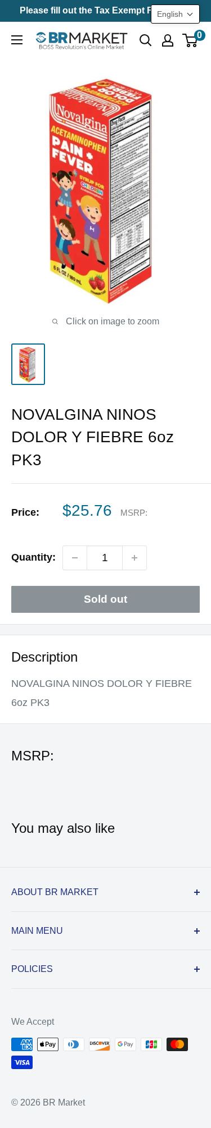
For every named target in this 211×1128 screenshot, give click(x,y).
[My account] (167, 40)
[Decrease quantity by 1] (75, 558)
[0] (190, 40)
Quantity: (33, 557)
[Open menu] (17, 39)
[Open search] (146, 40)
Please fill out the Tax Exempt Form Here (106, 10)
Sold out (105, 599)
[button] (175, 14)
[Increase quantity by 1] (134, 558)
